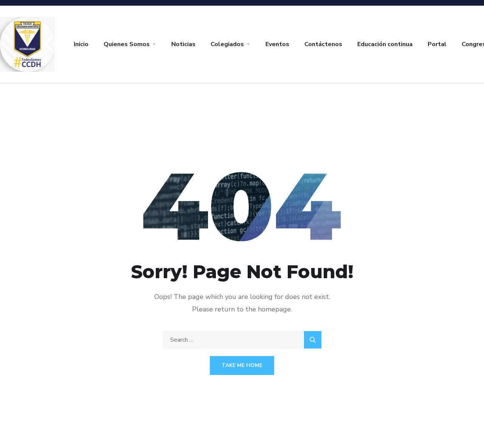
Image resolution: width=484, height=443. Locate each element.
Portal (437, 44)
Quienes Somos (127, 44)
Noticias (183, 44)
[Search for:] (242, 340)
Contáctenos (323, 44)
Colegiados (227, 44)
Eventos (277, 44)
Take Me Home (242, 365)
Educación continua (385, 44)
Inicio (81, 44)
